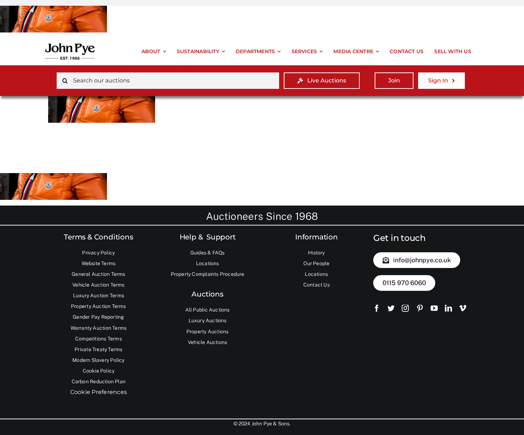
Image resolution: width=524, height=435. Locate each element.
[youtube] (434, 308)
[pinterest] (419, 308)
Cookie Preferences (98, 392)
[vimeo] (462, 308)
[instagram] (405, 308)
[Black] (70, 43)
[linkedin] (448, 308)
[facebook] (376, 308)
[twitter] (391, 308)
